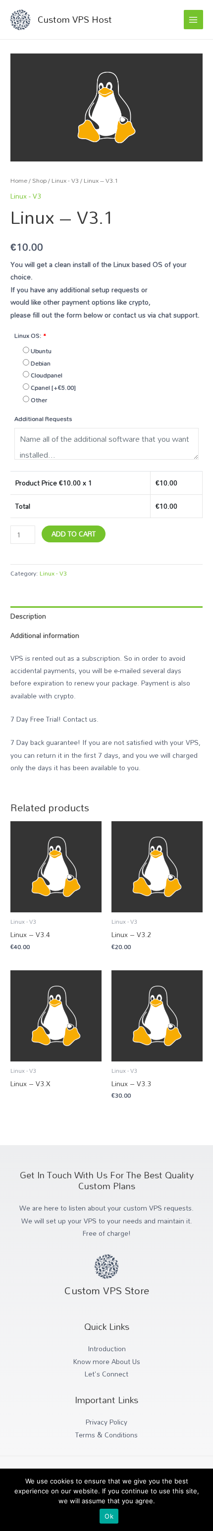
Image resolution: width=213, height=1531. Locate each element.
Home (18, 180)
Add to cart (74, 533)
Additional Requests (43, 418)
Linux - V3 (65, 180)
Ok (109, 1516)
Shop (39, 180)
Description (28, 616)
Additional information (44, 635)
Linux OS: (30, 335)
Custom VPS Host (75, 19)
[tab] (106, 616)
